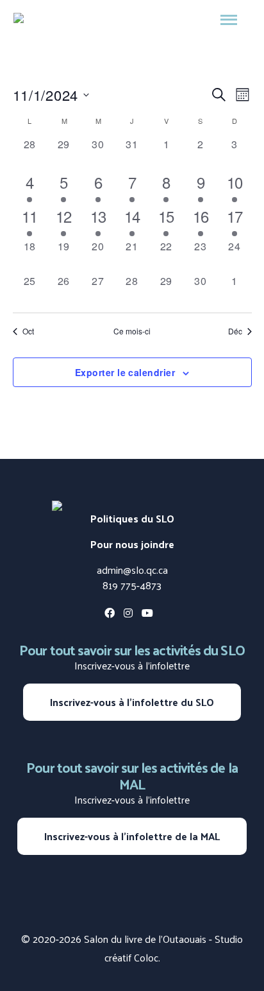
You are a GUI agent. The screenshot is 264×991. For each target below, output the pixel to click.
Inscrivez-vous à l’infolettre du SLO (132, 702)
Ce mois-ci (132, 331)
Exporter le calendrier (125, 372)
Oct (28, 331)
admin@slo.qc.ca (132, 569)
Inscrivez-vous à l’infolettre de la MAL (132, 836)
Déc (235, 331)
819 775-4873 (132, 585)
